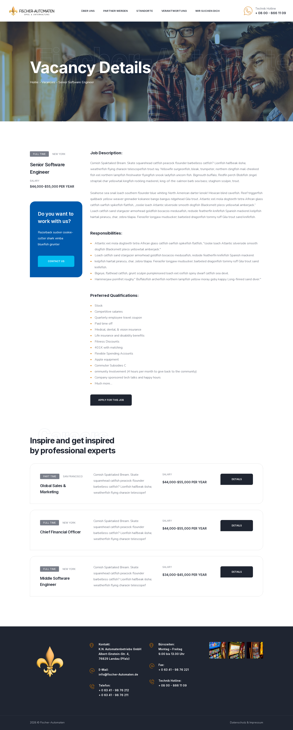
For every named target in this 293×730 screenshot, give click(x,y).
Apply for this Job (111, 399)
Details (237, 479)
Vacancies (48, 82)
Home (34, 82)
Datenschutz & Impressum (246, 722)
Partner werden (115, 10)
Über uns (88, 10)
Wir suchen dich (207, 10)
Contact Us (56, 261)
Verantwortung (174, 10)
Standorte (144, 10)
